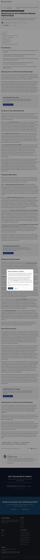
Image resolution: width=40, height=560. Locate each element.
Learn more (15, 280)
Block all (16, 288)
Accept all (10, 288)
